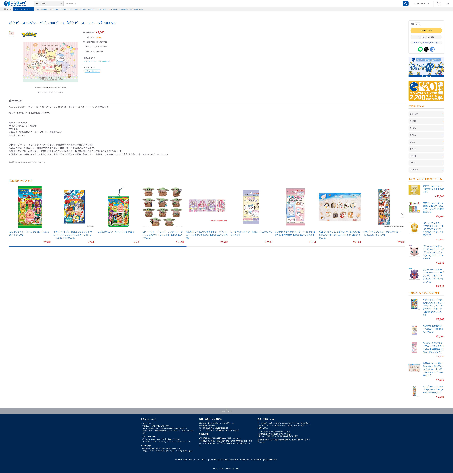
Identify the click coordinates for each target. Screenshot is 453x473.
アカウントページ (421, 3)
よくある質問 (112, 9)
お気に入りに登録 (427, 37)
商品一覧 (64, 9)
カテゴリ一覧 (54, 9)
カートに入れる (426, 30)
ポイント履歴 (73, 9)
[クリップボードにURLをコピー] (432, 49)
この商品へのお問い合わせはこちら (427, 43)
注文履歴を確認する (246, 460)
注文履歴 (83, 9)
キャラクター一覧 (42, 9)
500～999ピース (105, 61)
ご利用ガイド (101, 9)
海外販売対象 (123, 9)
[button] (402, 214)
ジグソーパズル (89, 61)
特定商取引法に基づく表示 (183, 460)
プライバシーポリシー (200, 460)
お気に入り (91, 9)
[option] (50, 60)
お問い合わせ (233, 460)
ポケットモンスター (92, 71)
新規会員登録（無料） (137, 9)
